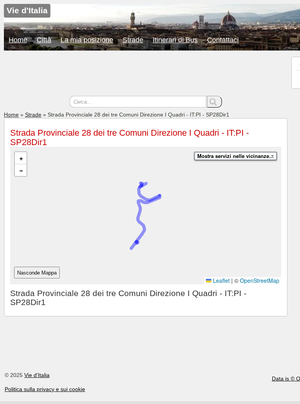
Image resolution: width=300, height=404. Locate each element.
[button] (21, 158)
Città (44, 40)
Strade (133, 40)
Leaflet (220, 280)
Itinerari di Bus (175, 40)
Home (18, 40)
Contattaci (223, 40)
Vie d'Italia (37, 375)
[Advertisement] (146, 74)
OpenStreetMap (259, 280)
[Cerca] (214, 102)
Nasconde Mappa (37, 273)
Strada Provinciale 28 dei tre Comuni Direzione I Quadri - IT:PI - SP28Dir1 (129, 137)
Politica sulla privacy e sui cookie (45, 389)
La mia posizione (87, 40)
